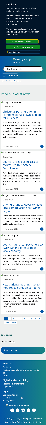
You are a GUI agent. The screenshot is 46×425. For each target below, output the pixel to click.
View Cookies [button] (14, 52)
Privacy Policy (9, 400)
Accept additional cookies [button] (22, 41)
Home (3, 81)
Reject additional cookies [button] (23, 47)
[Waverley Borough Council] (23, 60)
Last (14, 322)
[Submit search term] (38, 69)
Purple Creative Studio (32, 422)
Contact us (7, 367)
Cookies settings (10, 395)
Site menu (12, 75)
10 (39, 318)
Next (8, 322)
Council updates (15, 81)
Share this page (11, 350)
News (5, 375)
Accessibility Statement (13, 383)
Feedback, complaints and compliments (21, 370)
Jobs (4, 373)
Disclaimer (7, 397)
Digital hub (8, 386)
